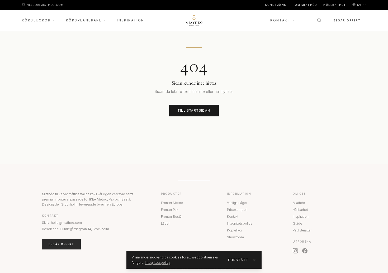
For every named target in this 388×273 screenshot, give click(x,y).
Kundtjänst (276, 4)
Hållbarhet (334, 4)
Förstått (238, 260)
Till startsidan (194, 110)
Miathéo (299, 203)
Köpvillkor (234, 230)
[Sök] (319, 20)
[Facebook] (304, 250)
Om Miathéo (306, 4)
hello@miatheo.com (45, 4)
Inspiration (130, 20)
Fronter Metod (172, 203)
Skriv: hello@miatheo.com (62, 223)
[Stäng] (254, 260)
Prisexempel (237, 210)
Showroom (235, 237)
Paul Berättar (302, 230)
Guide (297, 223)
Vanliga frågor (237, 203)
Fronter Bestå (171, 217)
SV (359, 4)
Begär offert (347, 20)
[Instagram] (295, 250)
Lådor (165, 223)
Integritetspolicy (239, 223)
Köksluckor (36, 20)
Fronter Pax (169, 210)
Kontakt (280, 20)
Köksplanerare (84, 20)
